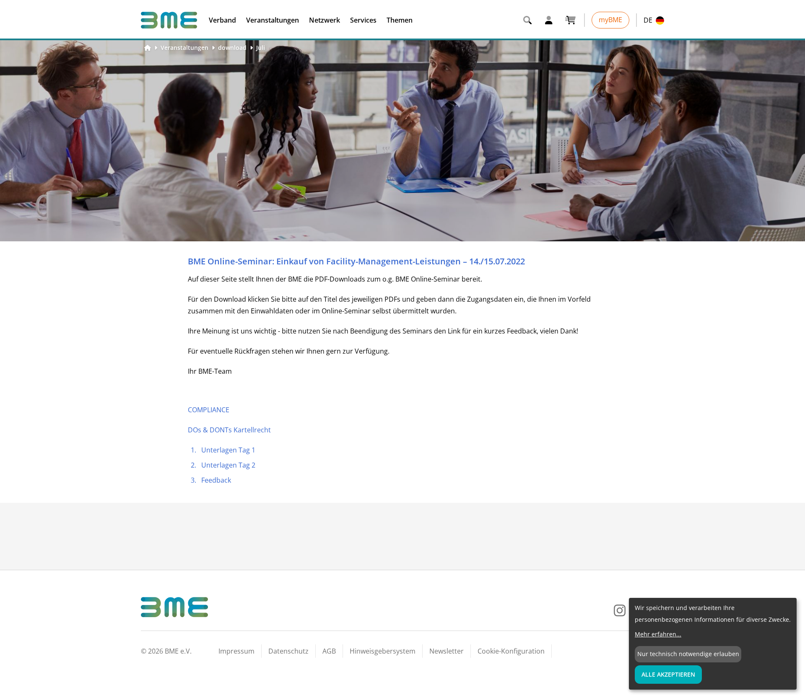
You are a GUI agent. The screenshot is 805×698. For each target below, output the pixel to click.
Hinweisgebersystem (382, 651)
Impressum (236, 651)
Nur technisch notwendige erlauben (688, 654)
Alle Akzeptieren (668, 674)
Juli (260, 48)
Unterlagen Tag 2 (228, 465)
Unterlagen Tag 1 (228, 450)
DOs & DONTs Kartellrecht (229, 429)
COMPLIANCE (208, 409)
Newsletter (446, 651)
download (232, 48)
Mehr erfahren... (658, 634)
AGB (329, 651)
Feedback (216, 480)
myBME (610, 19)
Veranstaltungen (184, 48)
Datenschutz (288, 651)
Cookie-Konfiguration (511, 651)
